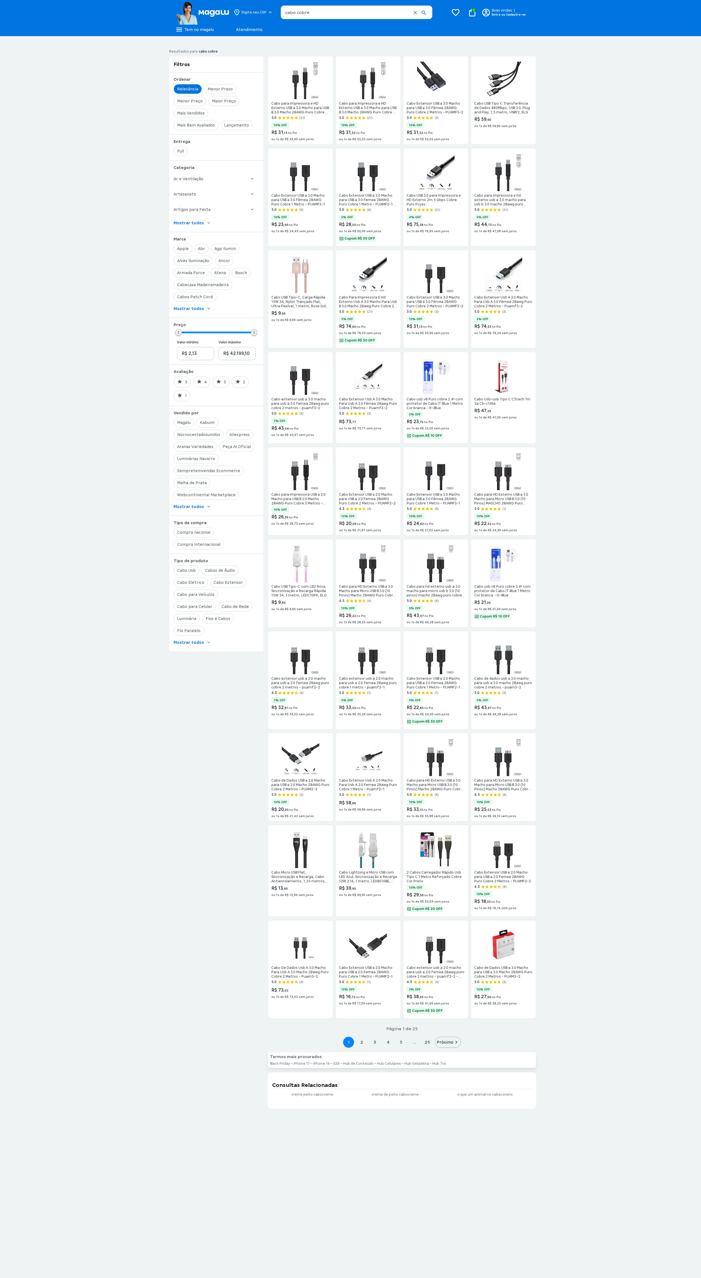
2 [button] (361, 1042)
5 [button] (401, 1042)
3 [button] (375, 1042)
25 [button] (427, 1042)
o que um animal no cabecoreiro (485, 1094)
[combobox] (356, 12)
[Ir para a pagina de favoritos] (456, 12)
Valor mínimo (188, 342)
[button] (415, 13)
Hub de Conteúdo (358, 1064)
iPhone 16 (321, 1064)
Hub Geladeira (416, 1064)
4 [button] (388, 1042)
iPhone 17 (302, 1064)
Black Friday (280, 1064)
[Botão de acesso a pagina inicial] (202, 12)
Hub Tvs (439, 1064)
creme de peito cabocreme (395, 1094)
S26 (336, 1064)
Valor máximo (230, 342)
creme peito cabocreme (312, 1094)
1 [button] (348, 1042)
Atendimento (249, 29)
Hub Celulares (389, 1064)
